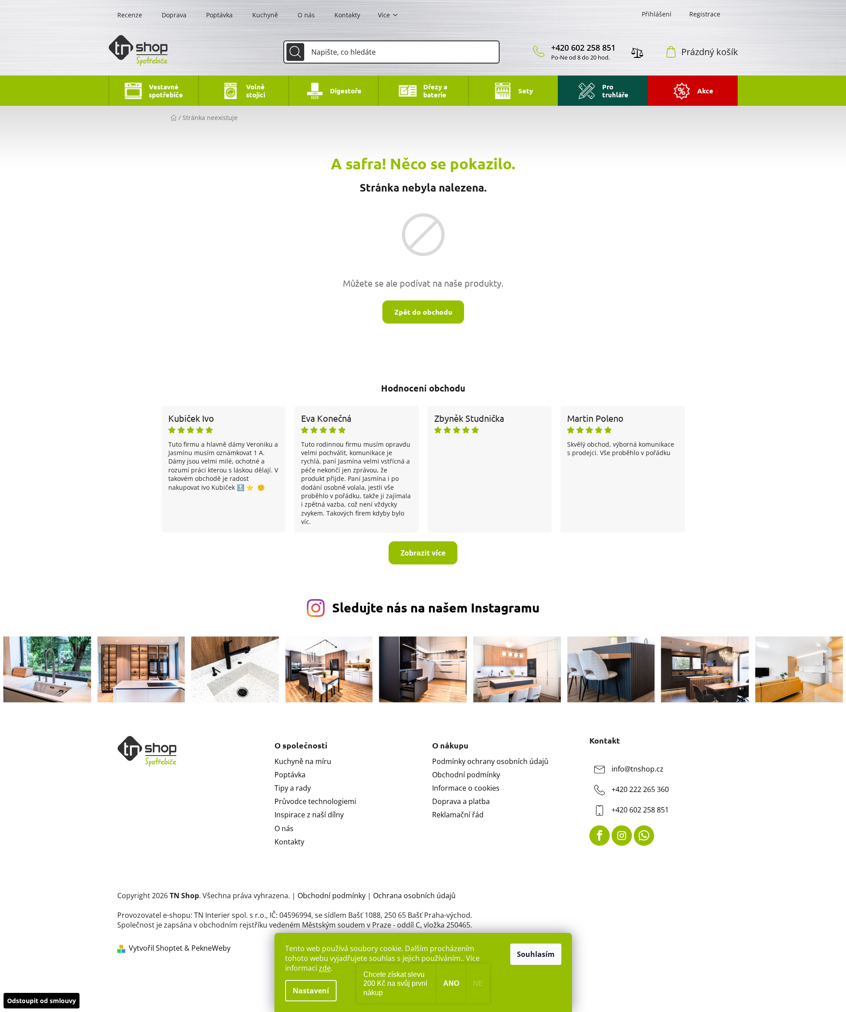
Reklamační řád (458, 815)
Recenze (129, 15)
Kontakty (347, 15)
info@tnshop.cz (637, 769)
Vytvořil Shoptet (156, 948)
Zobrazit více (423, 553)
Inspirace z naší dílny (309, 815)
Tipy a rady (292, 788)
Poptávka (219, 15)
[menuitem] (153, 91)
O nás (306, 15)
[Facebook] (599, 835)
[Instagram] (622, 835)
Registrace (704, 14)
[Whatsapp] (644, 835)
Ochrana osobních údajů (414, 895)
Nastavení (311, 991)
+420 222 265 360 (640, 789)
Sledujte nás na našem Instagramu (436, 608)
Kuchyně (265, 15)
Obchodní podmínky (466, 775)
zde (325, 968)
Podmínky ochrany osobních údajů (490, 761)
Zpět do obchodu (423, 311)
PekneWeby (210, 948)
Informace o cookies (466, 788)
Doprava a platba (461, 801)
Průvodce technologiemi (315, 801)
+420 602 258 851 (583, 47)
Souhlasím (536, 954)
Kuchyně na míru (302, 761)
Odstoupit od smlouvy (41, 1000)
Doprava (174, 15)
